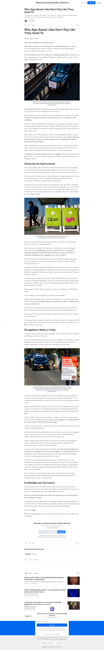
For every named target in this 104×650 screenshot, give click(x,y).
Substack (44, 646)
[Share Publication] (85, 2)
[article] (52, 581)
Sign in (99, 3)
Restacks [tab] (34, 554)
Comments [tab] (28, 554)
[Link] (22, 31)
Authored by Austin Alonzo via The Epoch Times (39, 42)
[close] (66, 607)
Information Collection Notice (51, 630)
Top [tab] (26, 573)
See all (27, 616)
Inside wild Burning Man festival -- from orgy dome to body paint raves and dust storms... (44, 591)
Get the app (59, 643)
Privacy (51, 639)
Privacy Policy (63, 630)
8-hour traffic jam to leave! (31, 594)
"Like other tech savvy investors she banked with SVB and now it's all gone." (44, 581)
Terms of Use (59, 628)
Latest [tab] (30, 573)
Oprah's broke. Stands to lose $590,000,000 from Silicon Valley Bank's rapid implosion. (44, 578)
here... (34, 510)
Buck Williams (31, 20)
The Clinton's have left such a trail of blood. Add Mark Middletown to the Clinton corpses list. (42, 603)
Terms (55, 639)
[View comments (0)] (29, 25)
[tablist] (30, 554)
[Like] (25, 25)
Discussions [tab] (36, 573)
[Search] (81, 2)
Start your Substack (48, 643)
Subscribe (91, 3)
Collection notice (62, 639)
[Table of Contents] (2, 325)
